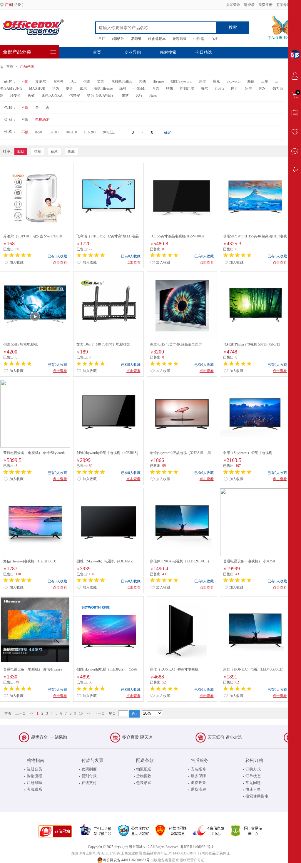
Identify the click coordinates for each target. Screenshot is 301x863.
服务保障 (198, 776)
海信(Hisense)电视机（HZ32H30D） (30, 561)
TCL (73, 81)
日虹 (101, 39)
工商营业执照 (131, 853)
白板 (214, 39)
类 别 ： (10, 120)
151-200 (90, 132)
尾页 (112, 713)
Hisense (158, 81)
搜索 (233, 27)
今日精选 (203, 52)
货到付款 (89, 776)
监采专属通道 (286, 5)
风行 (139, 95)
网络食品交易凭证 (216, 853)
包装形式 (143, 782)
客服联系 (34, 789)
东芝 (125, 95)
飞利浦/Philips (121, 81)
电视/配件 (42, 120)
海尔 (204, 88)
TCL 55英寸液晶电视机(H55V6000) (177, 236)
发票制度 (89, 769)
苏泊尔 (40, 81)
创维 (86, 81)
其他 (142, 81)
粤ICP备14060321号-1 (196, 847)
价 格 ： (10, 132)
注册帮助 (34, 782)
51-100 (53, 132)
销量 (37, 152)
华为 (55, 88)
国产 (234, 88)
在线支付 (89, 782)
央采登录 (232, 5)
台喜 (155, 88)
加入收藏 (16, 262)
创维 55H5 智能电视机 (20, 344)
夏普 (69, 88)
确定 (167, 132)
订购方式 (253, 769)
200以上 (108, 132)
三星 (264, 81)
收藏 (71, 152)
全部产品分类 (17, 51)
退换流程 (198, 789)
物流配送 (143, 769)
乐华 (248, 88)
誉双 (262, 88)
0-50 (38, 132)
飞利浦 (58, 81)
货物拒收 (143, 776)
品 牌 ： (10, 81)
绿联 (123, 88)
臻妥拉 (15, 95)
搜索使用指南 (256, 796)
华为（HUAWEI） (101, 95)
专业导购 (132, 52)
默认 (20, 152)
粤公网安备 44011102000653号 (126, 860)
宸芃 (216, 81)
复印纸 (136, 39)
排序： (8, 151)
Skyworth (233, 81)
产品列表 (27, 66)
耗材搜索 (168, 52)
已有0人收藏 (57, 256)
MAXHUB (37, 88)
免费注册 (265, 5)
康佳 (202, 81)
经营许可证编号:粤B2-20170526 (95, 853)
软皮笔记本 (157, 39)
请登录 (249, 5)
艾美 (100, 81)
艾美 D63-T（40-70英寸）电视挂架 (103, 344)
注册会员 (34, 769)
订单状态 (253, 776)
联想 (169, 88)
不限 (25, 81)
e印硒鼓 (118, 39)
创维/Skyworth (181, 81)
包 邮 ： (10, 107)
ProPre (219, 88)
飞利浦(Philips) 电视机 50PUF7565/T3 (251, 344)
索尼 (83, 88)
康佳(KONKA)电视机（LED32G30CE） (180, 561)
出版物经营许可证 (190, 860)
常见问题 (253, 782)
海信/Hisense (103, 88)
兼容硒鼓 (180, 39)
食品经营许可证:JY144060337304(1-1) (172, 853)
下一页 (99, 713)
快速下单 (253, 789)
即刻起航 (187, 88)
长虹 (31, 95)
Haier (153, 95)
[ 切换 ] (14, 5)
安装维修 (198, 769)
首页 (97, 52)
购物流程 (34, 776)
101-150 (71, 132)
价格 (54, 152)
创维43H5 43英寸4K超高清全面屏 (176, 344)
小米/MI (139, 88)
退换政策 (198, 782)
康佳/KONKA (52, 95)
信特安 (74, 95)
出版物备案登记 (162, 860)
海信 (250, 81)
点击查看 (60, 262)
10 (81, 713)
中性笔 (198, 39)
